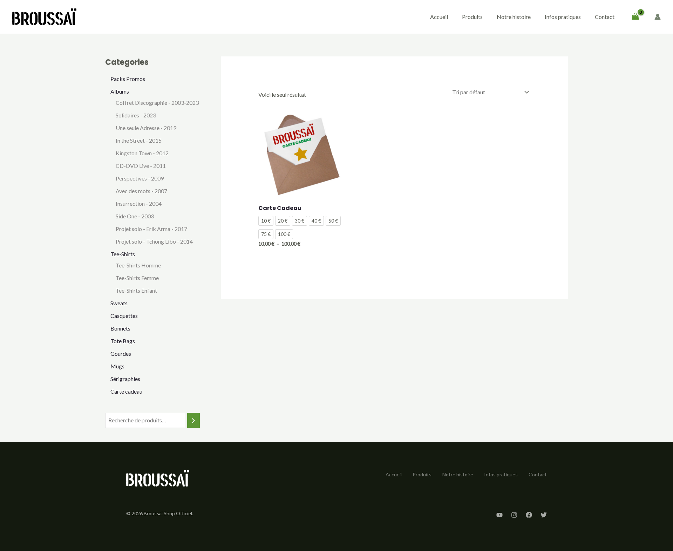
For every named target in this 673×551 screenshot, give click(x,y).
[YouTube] (499, 515)
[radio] (265, 221)
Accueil (439, 16)
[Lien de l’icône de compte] (657, 17)
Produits (472, 16)
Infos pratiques (563, 16)
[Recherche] (193, 420)
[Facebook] (529, 515)
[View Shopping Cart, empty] (635, 17)
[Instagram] (514, 515)
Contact (604, 16)
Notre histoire (514, 16)
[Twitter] (544, 515)
